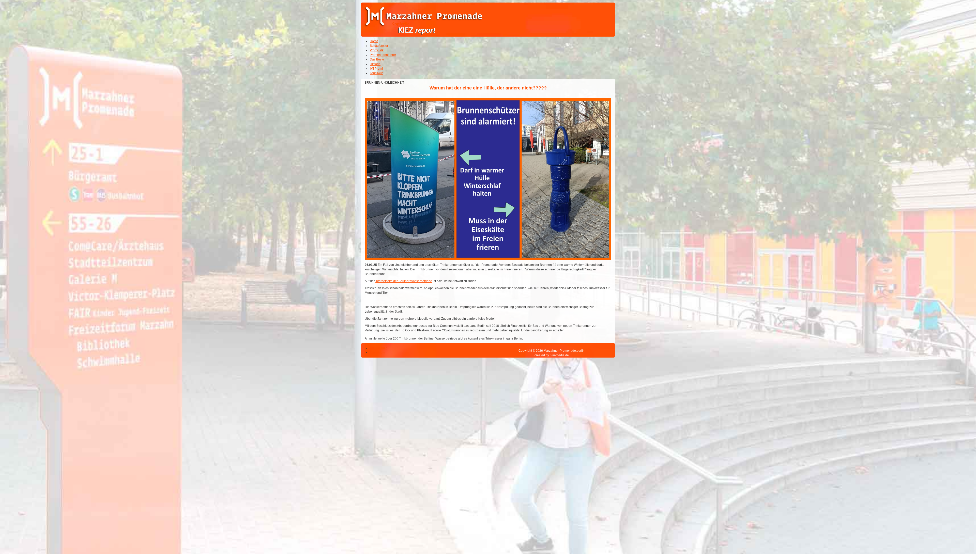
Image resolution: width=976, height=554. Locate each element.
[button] (958, 536)
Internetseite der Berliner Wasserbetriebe (403, 281)
